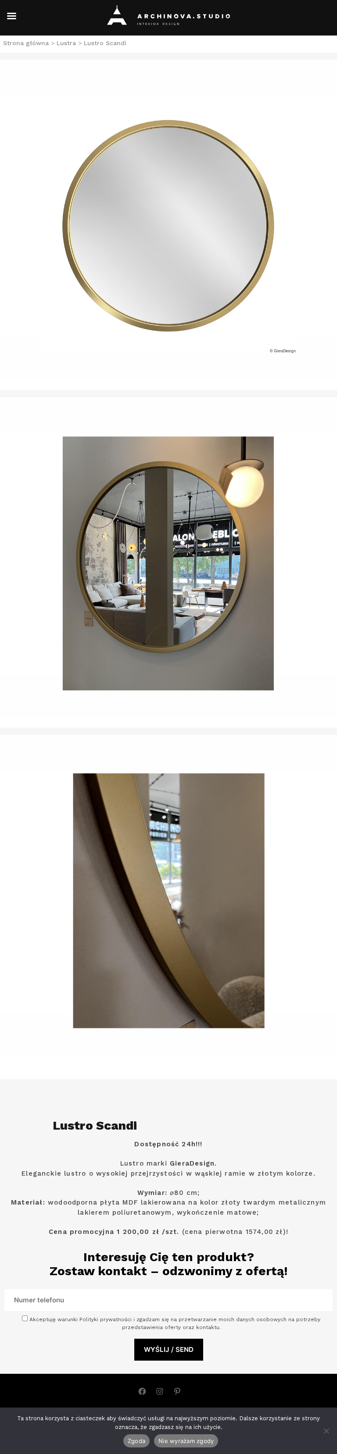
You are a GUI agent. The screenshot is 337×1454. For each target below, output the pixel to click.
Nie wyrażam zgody (186, 1440)
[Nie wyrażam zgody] (326, 1430)
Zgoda (136, 1440)
